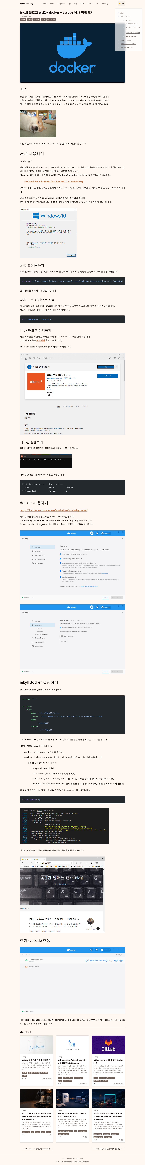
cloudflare (69, 1131)
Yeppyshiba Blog (26, 3)
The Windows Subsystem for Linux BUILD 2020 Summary (53, 181)
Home (45, 4)
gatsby (24, 1073)
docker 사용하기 (126, 40)
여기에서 (40, 340)
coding (24, 1057)
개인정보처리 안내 (72, 1158)
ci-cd (59, 1078)
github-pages (78, 1078)
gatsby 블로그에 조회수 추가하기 (36, 1060)
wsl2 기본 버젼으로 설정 (133, 28)
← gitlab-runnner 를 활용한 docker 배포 (36, 1149)
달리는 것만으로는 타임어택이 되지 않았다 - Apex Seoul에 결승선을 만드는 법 (108, 1116)
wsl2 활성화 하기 (131, 24)
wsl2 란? (128, 20)
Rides (82, 4)
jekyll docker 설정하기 (128, 44)
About (52, 4)
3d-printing (26, 1132)
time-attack (107, 1137)
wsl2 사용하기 (125, 16)
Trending (104, 4)
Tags (69, 4)
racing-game (98, 1137)
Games (89, 4)
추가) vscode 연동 (126, 47)
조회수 (24, 1076)
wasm (48, 1132)
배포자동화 (97, 1081)
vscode (36, 19)
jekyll (30, 19)
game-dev (106, 1134)
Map (75, 4)
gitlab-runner (110, 1078)
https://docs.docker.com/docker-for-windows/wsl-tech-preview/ (53, 510)
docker (23, 19)
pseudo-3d (115, 1134)
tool (43, 1132)
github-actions (68, 1078)
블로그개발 (51, 19)
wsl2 (43, 19)
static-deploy (68, 1081)
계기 (121, 13)
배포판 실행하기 (131, 36)
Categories (61, 4)
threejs (37, 1132)
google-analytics (34, 1073)
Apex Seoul (97, 1134)
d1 (75, 1131)
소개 (63, 1158)
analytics (61, 1131)
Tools (97, 4)
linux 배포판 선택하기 (133, 33)
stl (32, 1132)
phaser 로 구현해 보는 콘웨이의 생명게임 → (107, 1149)
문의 (81, 1158)
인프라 (105, 1081)
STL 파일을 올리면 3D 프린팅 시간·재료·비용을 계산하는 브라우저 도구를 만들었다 (36, 1116)
